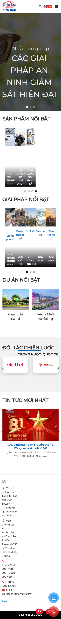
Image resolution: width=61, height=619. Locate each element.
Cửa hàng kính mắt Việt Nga (16, 318)
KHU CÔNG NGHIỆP (30, 260)
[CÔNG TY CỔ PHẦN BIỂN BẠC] (9, 6)
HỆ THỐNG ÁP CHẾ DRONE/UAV (20, 177)
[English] (46, 6)
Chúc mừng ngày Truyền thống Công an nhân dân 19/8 (30, 446)
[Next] (57, 307)
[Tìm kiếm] (40, 6)
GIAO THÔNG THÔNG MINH (10, 259)
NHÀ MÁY (41, 259)
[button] (57, 6)
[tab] (29, 354)
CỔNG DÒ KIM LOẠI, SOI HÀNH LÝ (30, 173)
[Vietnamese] (50, 6)
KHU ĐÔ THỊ (20, 260)
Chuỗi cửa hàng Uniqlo (46, 316)
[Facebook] (39, 611)
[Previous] (4, 307)
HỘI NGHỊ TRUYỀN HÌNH (10, 178)
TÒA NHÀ (51, 259)
